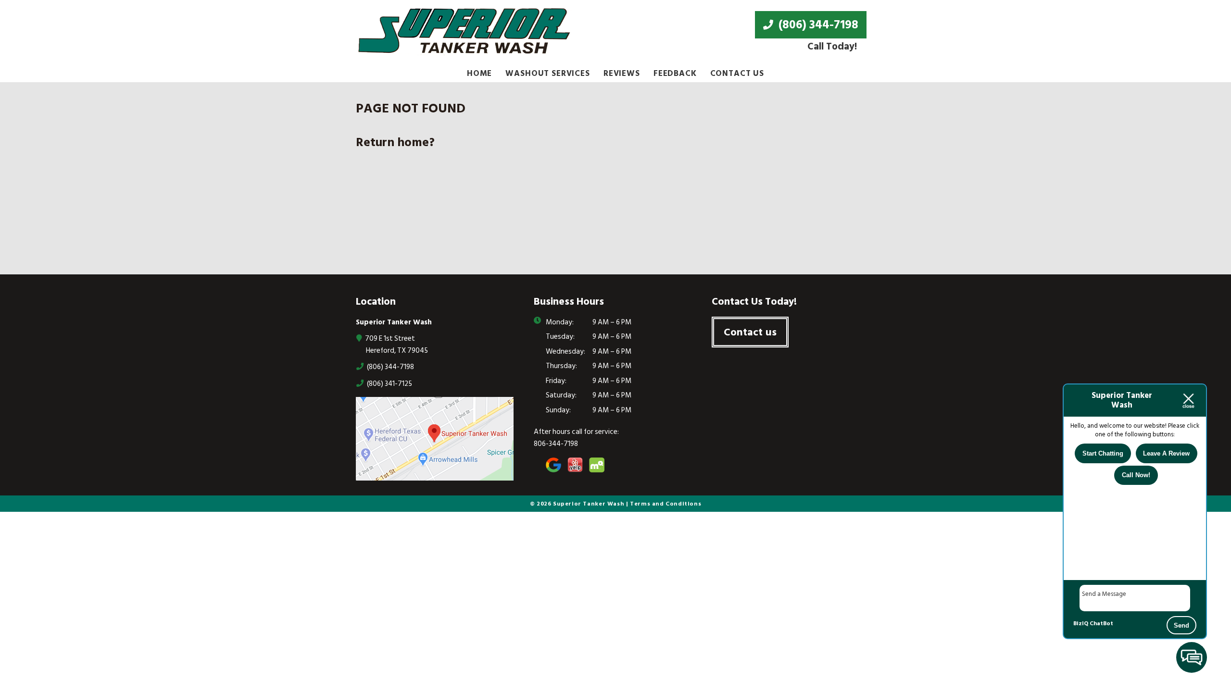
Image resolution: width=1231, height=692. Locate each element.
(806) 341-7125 (388, 384)
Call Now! (1136, 475)
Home (479, 73)
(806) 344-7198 (817, 24)
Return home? (395, 142)
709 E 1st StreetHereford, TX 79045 (396, 344)
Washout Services (547, 73)
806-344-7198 (556, 444)
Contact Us (737, 73)
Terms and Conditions (665, 503)
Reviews (621, 73)
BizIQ (1080, 623)
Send (1181, 625)
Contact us (750, 332)
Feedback (675, 73)
